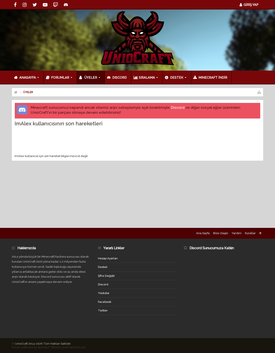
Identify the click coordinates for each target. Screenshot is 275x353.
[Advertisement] (137, 140)
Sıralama (147, 77)
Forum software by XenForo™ (49, 347)
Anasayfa (27, 77)
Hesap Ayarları (108, 258)
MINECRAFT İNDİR (213, 77)
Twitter (103, 310)
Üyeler (90, 77)
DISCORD (119, 77)
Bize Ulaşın (220, 233)
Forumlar (60, 77)
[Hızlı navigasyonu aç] (259, 92)
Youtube (103, 293)
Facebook (104, 301)
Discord (178, 107)
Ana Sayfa (203, 233)
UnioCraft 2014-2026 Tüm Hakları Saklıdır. (43, 343)
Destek (176, 77)
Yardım (236, 233)
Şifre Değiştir (106, 275)
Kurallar (250, 233)
